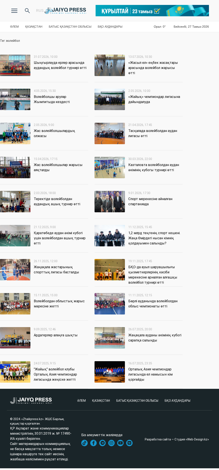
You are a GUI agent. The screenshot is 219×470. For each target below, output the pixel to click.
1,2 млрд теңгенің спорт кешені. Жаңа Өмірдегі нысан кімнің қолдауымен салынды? (154, 238)
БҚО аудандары (110, 26)
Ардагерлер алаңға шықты (56, 335)
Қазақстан (33, 26)
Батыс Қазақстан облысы (70, 26)
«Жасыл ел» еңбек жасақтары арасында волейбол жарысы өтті (153, 68)
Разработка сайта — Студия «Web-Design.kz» (177, 439)
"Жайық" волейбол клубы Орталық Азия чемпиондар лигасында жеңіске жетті (55, 374)
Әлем (14, 26)
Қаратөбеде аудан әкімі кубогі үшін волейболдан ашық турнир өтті (60, 238)
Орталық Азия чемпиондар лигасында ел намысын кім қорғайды (150, 374)
